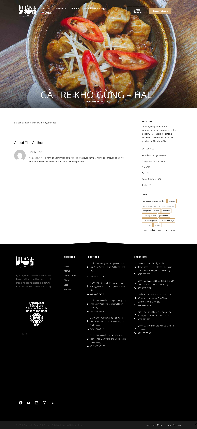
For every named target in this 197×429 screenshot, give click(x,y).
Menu (43, 8)
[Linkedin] (36, 402)
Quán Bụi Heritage (167, 220)
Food (144, 173)
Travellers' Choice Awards (153, 230)
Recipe (145, 185)
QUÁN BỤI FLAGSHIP (150, 220)
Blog (144, 167)
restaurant (147, 225)
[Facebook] (20, 402)
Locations (58, 8)
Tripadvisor (170, 230)
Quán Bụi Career (150, 179)
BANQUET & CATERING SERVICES (154, 201)
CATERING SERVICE (149, 206)
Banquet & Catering (94, 8)
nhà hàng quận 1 (149, 215)
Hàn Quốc (166, 210)
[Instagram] (44, 402)
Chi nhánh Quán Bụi (166, 206)
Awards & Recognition (152, 155)
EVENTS (157, 210)
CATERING (172, 201)
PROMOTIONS (164, 215)
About (74, 8)
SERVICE (158, 225)
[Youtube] (28, 402)
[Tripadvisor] (52, 402)
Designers (147, 210)
